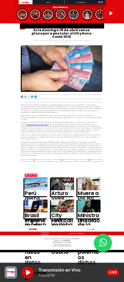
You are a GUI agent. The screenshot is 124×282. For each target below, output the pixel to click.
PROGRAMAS (80, 2)
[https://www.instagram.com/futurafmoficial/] (102, 3)
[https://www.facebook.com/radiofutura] (99, 3)
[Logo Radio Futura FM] (25, 3)
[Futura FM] (22, 14)
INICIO (48, 2)
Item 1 (34, 160)
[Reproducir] (110, 13)
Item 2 (61, 160)
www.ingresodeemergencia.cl (37, 124)
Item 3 (89, 160)
